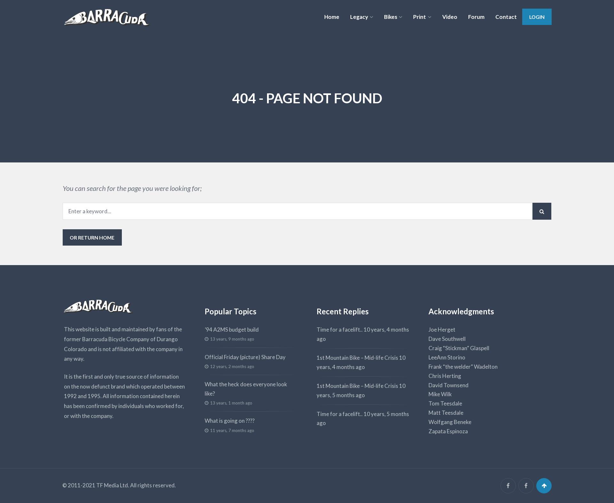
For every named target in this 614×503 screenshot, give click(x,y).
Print (419, 16)
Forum (476, 16)
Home (331, 16)
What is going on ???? (230, 420)
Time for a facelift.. (340, 329)
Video (449, 16)
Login (537, 17)
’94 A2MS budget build (232, 329)
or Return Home (92, 237)
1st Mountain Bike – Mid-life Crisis (357, 357)
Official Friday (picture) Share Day (245, 357)
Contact (506, 16)
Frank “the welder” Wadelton (463, 366)
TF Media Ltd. (112, 485)
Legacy (359, 16)
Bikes (390, 16)
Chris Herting (445, 376)
